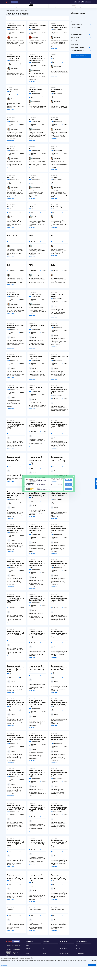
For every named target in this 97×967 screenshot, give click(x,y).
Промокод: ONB (59, 479)
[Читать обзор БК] (29, 479)
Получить (68, 479)
